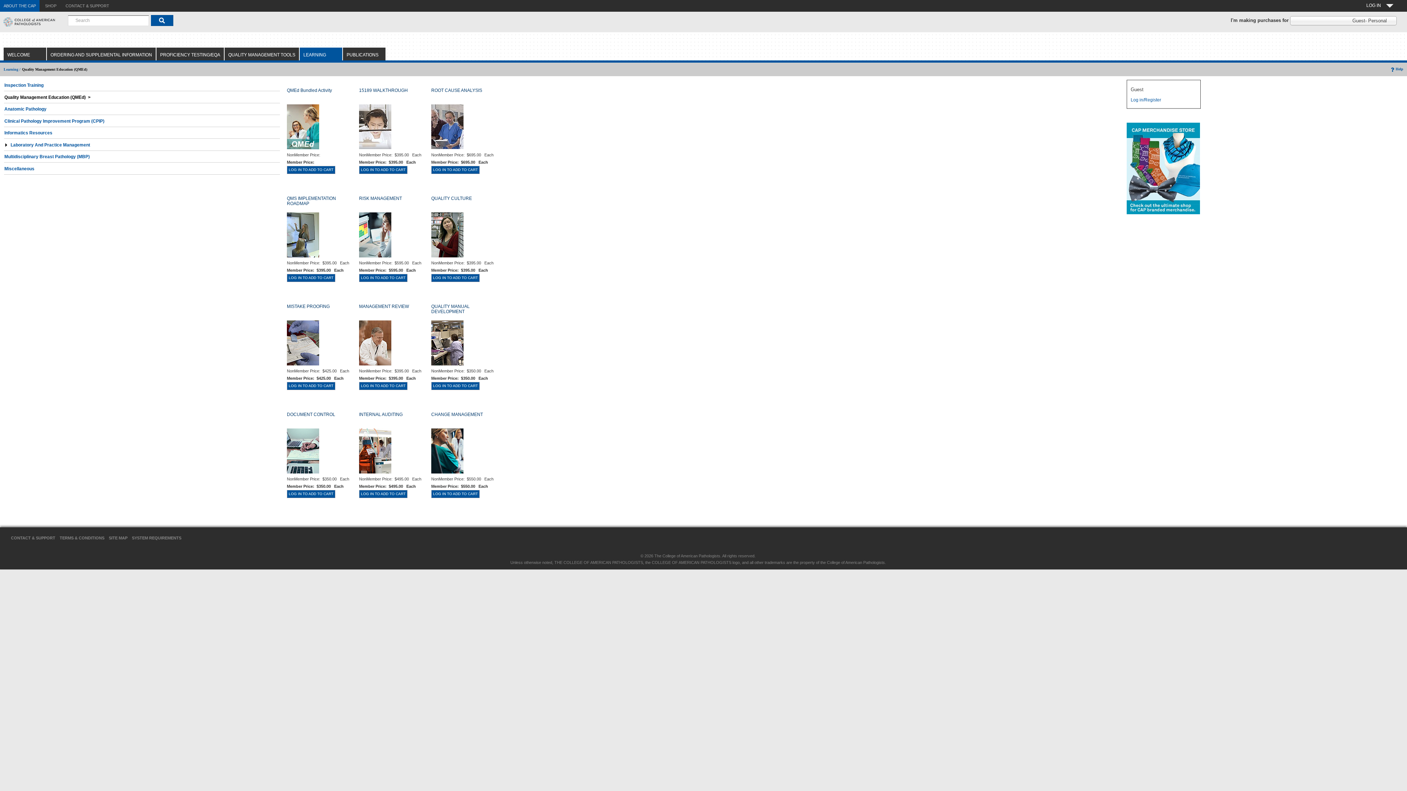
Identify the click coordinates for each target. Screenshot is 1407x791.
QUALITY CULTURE (451, 198)
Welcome (18, 54)
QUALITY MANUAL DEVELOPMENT (450, 309)
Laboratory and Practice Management (50, 145)
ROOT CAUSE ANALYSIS (456, 90)
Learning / (12, 69)
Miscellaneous (19, 168)
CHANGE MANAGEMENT (457, 414)
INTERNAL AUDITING (381, 414)
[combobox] (108, 20)
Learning (314, 54)
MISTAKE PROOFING (308, 306)
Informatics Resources (28, 132)
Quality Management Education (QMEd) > (47, 97)
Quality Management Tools (261, 54)
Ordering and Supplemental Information (101, 54)
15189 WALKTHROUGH (383, 90)
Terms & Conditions (82, 538)
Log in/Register (1146, 100)
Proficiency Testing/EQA (190, 54)
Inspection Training (24, 85)
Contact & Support (33, 538)
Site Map (118, 538)
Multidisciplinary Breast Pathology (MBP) (47, 156)
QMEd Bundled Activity (309, 90)
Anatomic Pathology (25, 109)
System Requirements (156, 538)
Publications (362, 54)
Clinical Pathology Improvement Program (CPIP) (54, 121)
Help (1399, 69)
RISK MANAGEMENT (380, 198)
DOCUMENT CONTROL (311, 414)
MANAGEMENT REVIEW (384, 306)
